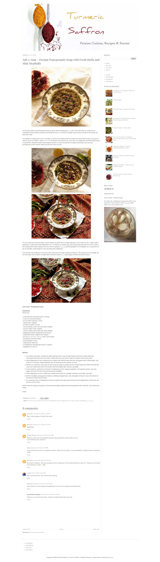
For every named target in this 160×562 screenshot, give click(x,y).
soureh (29, 473)
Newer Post (26, 529)
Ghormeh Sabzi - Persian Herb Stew (124, 109)
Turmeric (77, 400)
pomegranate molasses (35, 336)
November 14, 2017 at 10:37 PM (42, 483)
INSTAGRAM (109, 77)
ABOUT (108, 70)
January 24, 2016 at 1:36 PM (42, 413)
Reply (28, 419)
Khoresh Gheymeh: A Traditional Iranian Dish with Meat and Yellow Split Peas (124, 138)
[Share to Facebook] (46, 398)
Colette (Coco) (31, 435)
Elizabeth (30, 483)
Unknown (30, 413)
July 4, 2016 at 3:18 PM (39, 473)
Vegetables (83, 400)
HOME (108, 63)
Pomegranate (63, 400)
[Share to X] (44, 398)
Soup (72, 400)
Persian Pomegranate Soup (52, 400)
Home (61, 529)
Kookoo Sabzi (117, 100)
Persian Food (40, 400)
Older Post (96, 529)
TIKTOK (108, 75)
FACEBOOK (109, 79)
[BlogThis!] (42, 398)
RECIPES (108, 65)
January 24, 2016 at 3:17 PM (42, 424)
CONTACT (109, 68)
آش (92, 400)
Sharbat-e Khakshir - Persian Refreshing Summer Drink (121, 147)
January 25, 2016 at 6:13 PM (45, 435)
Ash (28, 400)
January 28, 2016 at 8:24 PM (42, 460)
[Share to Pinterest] (48, 398)
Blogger (111, 557)
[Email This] (41, 398)
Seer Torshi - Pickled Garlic (113, 198)
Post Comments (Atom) (37, 532)
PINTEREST (109, 81)
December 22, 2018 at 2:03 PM (50, 494)
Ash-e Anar (33, 400)
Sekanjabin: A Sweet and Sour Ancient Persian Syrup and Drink (124, 119)
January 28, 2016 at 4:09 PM (39, 448)
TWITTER (28, 547)
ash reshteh (47, 140)
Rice (69, 400)
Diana (29, 448)
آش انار (89, 400)
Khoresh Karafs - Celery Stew (122, 127)
